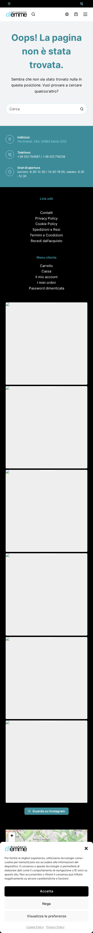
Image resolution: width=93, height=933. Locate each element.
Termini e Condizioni (46, 235)
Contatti (46, 213)
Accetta (46, 891)
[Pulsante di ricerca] (82, 109)
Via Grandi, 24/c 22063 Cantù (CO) (42, 141)
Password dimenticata (46, 288)
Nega (46, 903)
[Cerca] (33, 14)
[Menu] (85, 14)
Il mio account (46, 277)
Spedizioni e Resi (46, 229)
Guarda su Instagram (49, 811)
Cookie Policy (35, 927)
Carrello (46, 266)
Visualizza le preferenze (46, 916)
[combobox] (41, 109)
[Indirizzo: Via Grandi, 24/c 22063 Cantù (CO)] (9, 3)
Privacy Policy (55, 927)
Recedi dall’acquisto (46, 241)
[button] (86, 848)
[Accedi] (67, 14)
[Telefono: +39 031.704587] (81, 3)
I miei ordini (46, 282)
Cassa (46, 271)
